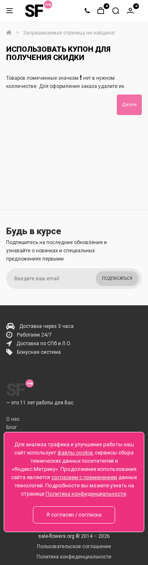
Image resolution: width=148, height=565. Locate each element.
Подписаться (117, 278)
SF (34, 11)
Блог (11, 427)
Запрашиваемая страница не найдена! (69, 33)
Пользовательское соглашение (74, 546)
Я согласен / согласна (74, 515)
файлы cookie (75, 453)
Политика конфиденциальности (74, 557)
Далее (129, 104)
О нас (13, 419)
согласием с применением (84, 477)
